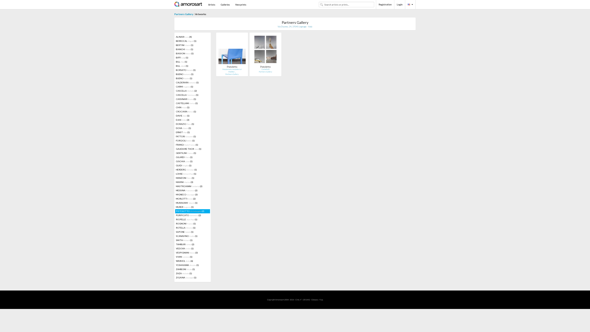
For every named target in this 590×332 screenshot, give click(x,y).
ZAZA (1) (184, 273)
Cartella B (265, 69)
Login (400, 4)
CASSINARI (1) (186, 99)
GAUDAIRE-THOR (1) (188, 149)
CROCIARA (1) (186, 111)
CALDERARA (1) (187, 82)
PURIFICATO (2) (188, 215)
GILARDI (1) (184, 157)
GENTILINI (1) (186, 153)
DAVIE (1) (182, 115)
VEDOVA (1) (185, 248)
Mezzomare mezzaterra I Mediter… (232, 70)
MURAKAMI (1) (186, 203)
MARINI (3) (184, 182)
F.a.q (321, 299)
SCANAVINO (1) (186, 236)
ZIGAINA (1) (186, 277)
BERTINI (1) (184, 45)
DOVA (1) (183, 128)
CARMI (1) (184, 86)
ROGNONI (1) (186, 223)
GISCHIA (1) (184, 161)
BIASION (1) (185, 53)
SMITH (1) (184, 240)
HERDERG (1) (186, 169)
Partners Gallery (183, 14)
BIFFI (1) (182, 57)
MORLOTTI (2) (186, 198)
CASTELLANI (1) (187, 103)
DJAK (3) (182, 120)
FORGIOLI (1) (185, 140)
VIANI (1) (184, 256)
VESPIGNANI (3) (187, 252)
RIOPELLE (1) (186, 219)
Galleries (225, 4)
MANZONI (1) (185, 178)
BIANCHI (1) (184, 49)
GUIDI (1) (183, 165)
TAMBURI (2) (185, 244)
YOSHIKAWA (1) (187, 265)
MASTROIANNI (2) (189, 186)
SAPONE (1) (184, 232)
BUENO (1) (184, 74)
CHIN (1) (182, 107)
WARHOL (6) (184, 261)
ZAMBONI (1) (185, 269)
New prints (240, 4)
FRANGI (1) (187, 144)
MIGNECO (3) (187, 194)
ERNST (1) (183, 132)
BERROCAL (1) (186, 41)
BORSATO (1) (186, 70)
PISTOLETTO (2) (190, 211)
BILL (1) (181, 61)
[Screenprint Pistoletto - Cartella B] (265, 50)
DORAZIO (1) (185, 124)
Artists (211, 4)
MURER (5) (185, 207)
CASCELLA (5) (187, 95)
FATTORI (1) (186, 136)
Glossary (314, 299)
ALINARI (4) (184, 37)
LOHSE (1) (186, 173)
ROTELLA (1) (185, 227)
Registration (385, 4)
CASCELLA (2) (186, 90)
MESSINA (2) (186, 190)
